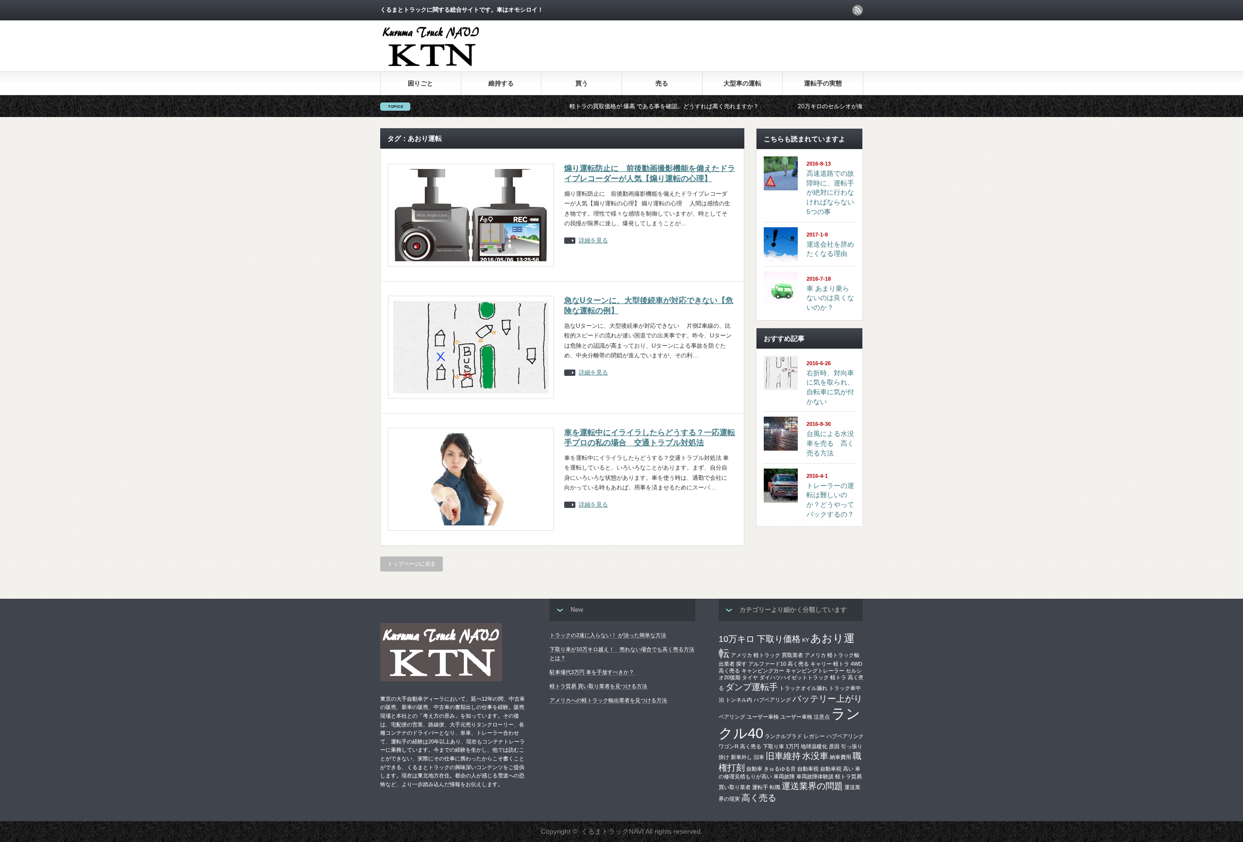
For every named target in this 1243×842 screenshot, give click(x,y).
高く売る (758, 798)
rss (857, 10)
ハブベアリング (772, 700)
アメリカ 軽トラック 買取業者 (767, 655)
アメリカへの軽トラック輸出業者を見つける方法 (608, 700)
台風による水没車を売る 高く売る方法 (830, 443)
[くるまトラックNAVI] (431, 67)
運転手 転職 (766, 787)
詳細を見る (593, 240)
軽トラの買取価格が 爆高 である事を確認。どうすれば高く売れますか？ (625, 106)
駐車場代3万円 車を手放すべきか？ (592, 672)
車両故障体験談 (815, 776)
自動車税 (808, 769)
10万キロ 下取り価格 (760, 639)
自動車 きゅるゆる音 (771, 769)
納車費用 (840, 757)
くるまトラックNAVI (612, 831)
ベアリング (732, 717)
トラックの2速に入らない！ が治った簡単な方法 (608, 635)
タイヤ (750, 677)
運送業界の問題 (812, 786)
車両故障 (784, 776)
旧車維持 (783, 756)
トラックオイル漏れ (803, 688)
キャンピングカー (762, 671)
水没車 (815, 756)
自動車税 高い (837, 769)
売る (661, 83)
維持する (501, 83)
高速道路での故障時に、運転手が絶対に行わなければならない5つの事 (830, 192)
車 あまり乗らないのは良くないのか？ (830, 298)
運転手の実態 (823, 83)
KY (805, 640)
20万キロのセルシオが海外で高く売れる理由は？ (823, 106)
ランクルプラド (783, 736)
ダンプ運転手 (751, 687)
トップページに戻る (411, 564)
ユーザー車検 (763, 717)
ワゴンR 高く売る (740, 746)
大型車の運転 (742, 83)
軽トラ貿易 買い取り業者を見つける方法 (598, 686)
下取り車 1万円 (781, 746)
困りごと (420, 83)
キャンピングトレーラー (815, 671)
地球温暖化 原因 (820, 746)
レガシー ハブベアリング (834, 736)
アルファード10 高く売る (778, 664)
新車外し (741, 757)
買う (581, 83)
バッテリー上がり (827, 699)
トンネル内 (738, 700)
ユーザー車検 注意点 (805, 717)
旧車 (759, 757)
